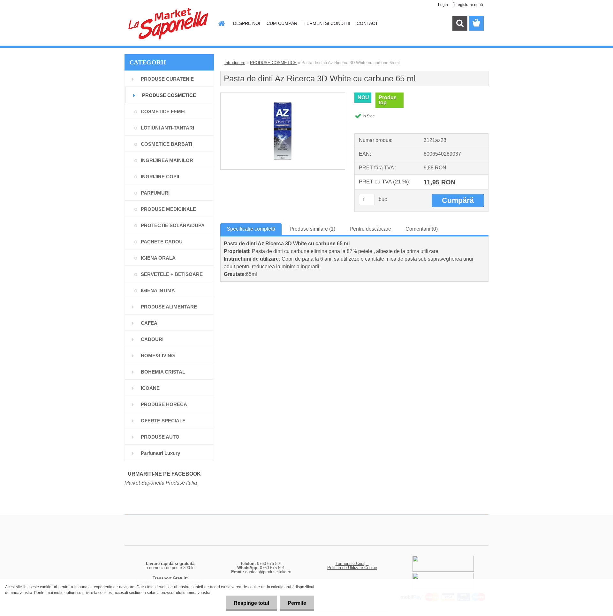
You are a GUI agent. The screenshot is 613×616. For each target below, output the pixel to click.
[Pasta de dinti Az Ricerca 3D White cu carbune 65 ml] (282, 95)
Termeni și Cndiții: (352, 563)
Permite (297, 603)
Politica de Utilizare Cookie (352, 567)
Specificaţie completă (251, 229)
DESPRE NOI (246, 23)
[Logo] (168, 24)
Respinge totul (251, 603)
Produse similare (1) (312, 229)
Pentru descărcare (370, 229)
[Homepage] (221, 23)
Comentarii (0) (421, 229)
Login (443, 5)
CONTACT (367, 23)
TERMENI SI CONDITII (327, 23)
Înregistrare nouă (468, 5)
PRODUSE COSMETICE (273, 62)
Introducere (234, 62)
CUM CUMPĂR (282, 23)
